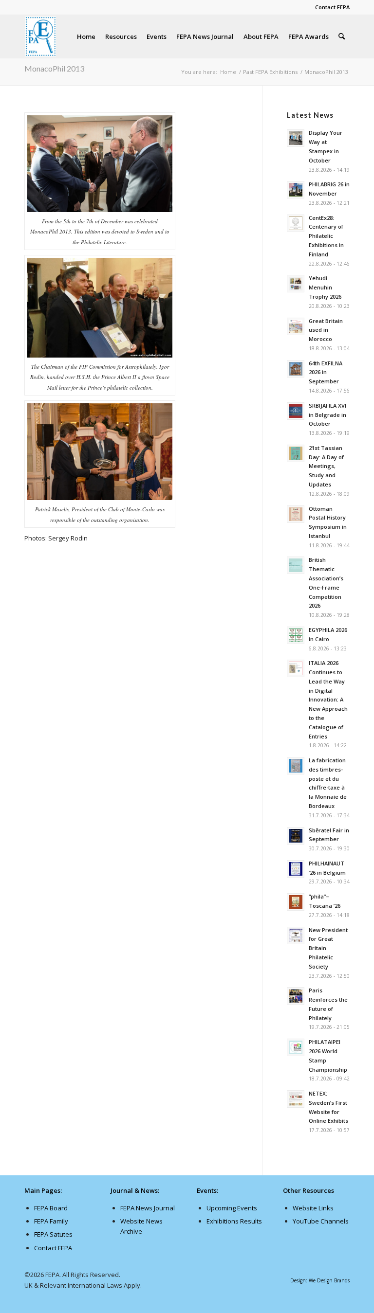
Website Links (313, 1208)
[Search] (342, 36)
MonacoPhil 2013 (54, 68)
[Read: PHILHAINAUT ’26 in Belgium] (295, 869)
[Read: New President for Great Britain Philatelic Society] (295, 935)
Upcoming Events (231, 1208)
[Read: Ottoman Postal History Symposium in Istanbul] (295, 514)
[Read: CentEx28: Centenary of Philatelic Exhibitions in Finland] (295, 223)
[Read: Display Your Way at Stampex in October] (295, 138)
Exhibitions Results (234, 1221)
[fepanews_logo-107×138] (40, 36)
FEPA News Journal (147, 1208)
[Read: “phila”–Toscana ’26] (295, 902)
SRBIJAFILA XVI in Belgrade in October (327, 415)
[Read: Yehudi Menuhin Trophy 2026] (295, 283)
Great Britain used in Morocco (326, 330)
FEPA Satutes (53, 1234)
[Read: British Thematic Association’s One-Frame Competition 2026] (295, 565)
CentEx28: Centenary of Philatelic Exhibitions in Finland (326, 236)
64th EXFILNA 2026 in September (325, 372)
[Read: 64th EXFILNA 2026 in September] (295, 369)
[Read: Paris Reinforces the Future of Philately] (295, 996)
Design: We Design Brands (320, 1280)
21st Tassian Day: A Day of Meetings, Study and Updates (326, 466)
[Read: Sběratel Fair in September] (295, 836)
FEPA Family (51, 1221)
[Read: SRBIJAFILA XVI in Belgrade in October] (295, 411)
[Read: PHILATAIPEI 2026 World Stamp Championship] (295, 1047)
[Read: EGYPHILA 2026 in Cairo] (295, 635)
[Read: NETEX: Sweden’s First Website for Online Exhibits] (295, 1099)
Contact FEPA (332, 7)
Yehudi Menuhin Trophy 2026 (325, 287)
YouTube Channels (321, 1221)
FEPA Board (51, 1208)
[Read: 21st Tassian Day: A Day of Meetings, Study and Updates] (295, 453)
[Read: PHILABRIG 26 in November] (295, 189)
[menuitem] (330, 7)
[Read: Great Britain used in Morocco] (295, 326)
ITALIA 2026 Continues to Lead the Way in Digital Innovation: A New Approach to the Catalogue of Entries (328, 699)
